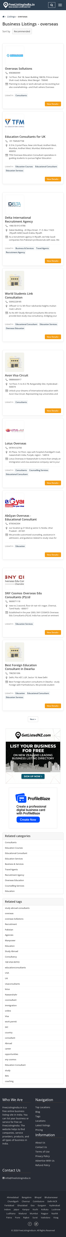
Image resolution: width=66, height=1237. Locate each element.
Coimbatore (38, 1201)
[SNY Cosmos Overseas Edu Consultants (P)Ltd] (14, 580)
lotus (7, 989)
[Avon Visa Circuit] (14, 362)
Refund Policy (42, 1165)
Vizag (55, 1217)
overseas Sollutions (14, 918)
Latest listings (42, 1125)
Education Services (14, 170)
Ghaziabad (22, 1205)
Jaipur (16, 1209)
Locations (40, 1120)
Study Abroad (11, 951)
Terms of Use (42, 1151)
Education (20, 546)
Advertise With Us (44, 1160)
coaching (9, 1081)
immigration (11, 1005)
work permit (11, 1021)
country (8, 1032)
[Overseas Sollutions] (14, 55)
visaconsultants (12, 983)
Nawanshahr (11, 994)
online (8, 1010)
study (7, 1070)
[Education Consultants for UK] (14, 123)
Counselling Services (38, 470)
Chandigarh (13, 1201)
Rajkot (26, 1217)
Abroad (8, 1043)
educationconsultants (15, 967)
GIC (6, 1027)
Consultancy (11, 956)
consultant (10, 1037)
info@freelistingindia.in (18, 1178)
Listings (11, 16)
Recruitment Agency (15, 252)
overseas (9, 913)
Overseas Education (15, 328)
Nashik (54, 1213)
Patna (9, 1217)
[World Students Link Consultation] (14, 280)
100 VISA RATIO (12, 962)
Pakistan (9, 929)
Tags (37, 1116)
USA (7, 972)
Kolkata (44, 1209)
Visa (7, 1016)
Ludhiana (10, 1213)
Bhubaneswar (51, 1197)
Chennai (26, 1201)
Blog (37, 1111)
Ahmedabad (13, 1197)
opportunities (11, 1054)
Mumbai (34, 1213)
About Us (40, 1142)
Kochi (35, 1209)
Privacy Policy (42, 1156)
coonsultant (10, 999)
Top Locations (42, 1107)
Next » (33, 719)
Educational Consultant (46, 166)
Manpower (10, 940)
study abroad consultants (17, 908)
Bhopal (38, 1197)
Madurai (23, 1213)
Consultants (21, 95)
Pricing (39, 1129)
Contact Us (41, 1147)
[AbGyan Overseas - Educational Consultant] (14, 502)
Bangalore (26, 1197)
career (8, 1048)
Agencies (9, 934)
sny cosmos (10, 1059)
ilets (7, 1075)
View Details (52, 104)
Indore (7, 1209)
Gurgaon (42, 1205)
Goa (32, 1205)
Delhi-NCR (52, 1201)
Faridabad (9, 1205)
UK (6, 978)
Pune (17, 1217)
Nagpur (44, 1213)
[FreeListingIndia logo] (19, 5)
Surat (35, 1217)
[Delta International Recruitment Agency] (14, 204)
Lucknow (56, 1209)
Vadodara (45, 1217)
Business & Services (25, 248)
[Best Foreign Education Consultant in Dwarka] (14, 652)
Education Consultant (15, 1064)
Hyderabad (54, 1205)
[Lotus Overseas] (14, 430)
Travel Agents (42, 248)
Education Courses (24, 166)
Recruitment (11, 924)
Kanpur (25, 1209)
